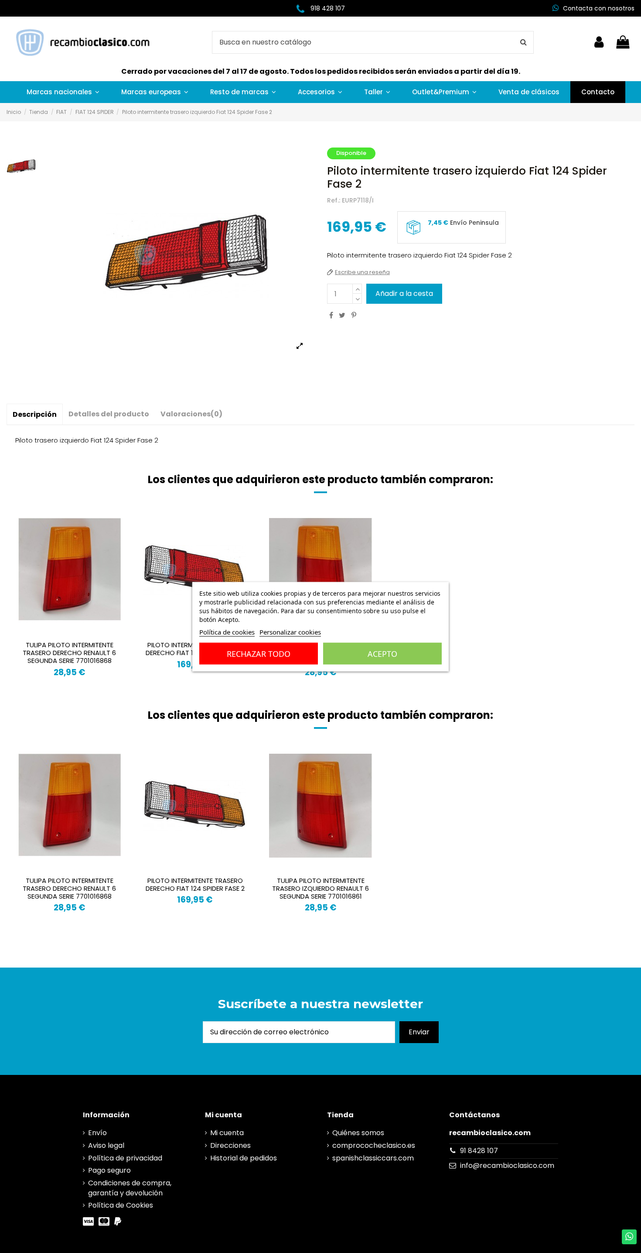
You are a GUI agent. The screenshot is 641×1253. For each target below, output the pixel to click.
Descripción (35, 414)
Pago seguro (109, 1170)
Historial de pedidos (243, 1158)
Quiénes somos (358, 1133)
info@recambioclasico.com (507, 1165)
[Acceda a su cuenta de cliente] (598, 42)
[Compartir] (331, 315)
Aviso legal (106, 1145)
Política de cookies (227, 631)
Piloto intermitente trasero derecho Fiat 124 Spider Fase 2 (195, 884)
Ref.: (333, 200)
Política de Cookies (120, 1205)
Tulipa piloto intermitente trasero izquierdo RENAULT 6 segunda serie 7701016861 (320, 888)
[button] (63, 92)
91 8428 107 (479, 1151)
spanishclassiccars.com (373, 1158)
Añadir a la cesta (404, 293)
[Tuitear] (342, 315)
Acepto (382, 653)
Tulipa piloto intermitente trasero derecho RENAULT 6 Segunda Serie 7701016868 (69, 652)
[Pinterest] (353, 315)
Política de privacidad (125, 1158)
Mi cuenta (227, 1133)
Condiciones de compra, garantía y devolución (129, 1188)
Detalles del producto (108, 414)
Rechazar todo (258, 653)
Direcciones (230, 1145)
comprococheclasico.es (373, 1145)
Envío (97, 1133)
